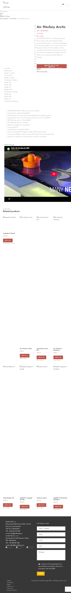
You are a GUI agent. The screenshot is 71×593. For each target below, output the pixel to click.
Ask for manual (9, 144)
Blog (8, 584)
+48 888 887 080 (14, 543)
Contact (10, 588)
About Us (10, 586)
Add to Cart (51, 66)
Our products (4, 18)
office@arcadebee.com (17, 545)
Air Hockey (13, 18)
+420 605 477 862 (14, 531)
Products (10, 582)
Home (9, 580)
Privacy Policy (12, 590)
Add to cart (8, 240)
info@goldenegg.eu (16, 533)
